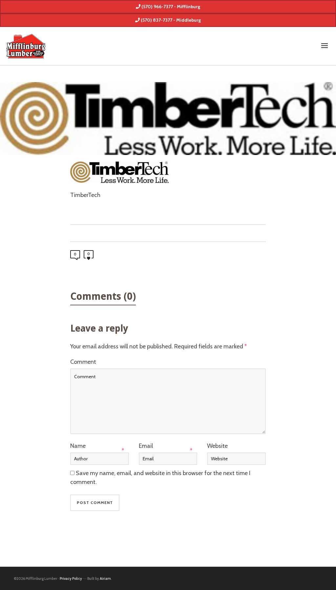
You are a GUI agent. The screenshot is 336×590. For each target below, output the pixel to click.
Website (217, 445)
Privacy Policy (71, 578)
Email (146, 445)
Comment (83, 361)
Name (78, 445)
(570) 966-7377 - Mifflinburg (170, 7)
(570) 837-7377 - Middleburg (170, 20)
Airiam (105, 578)
